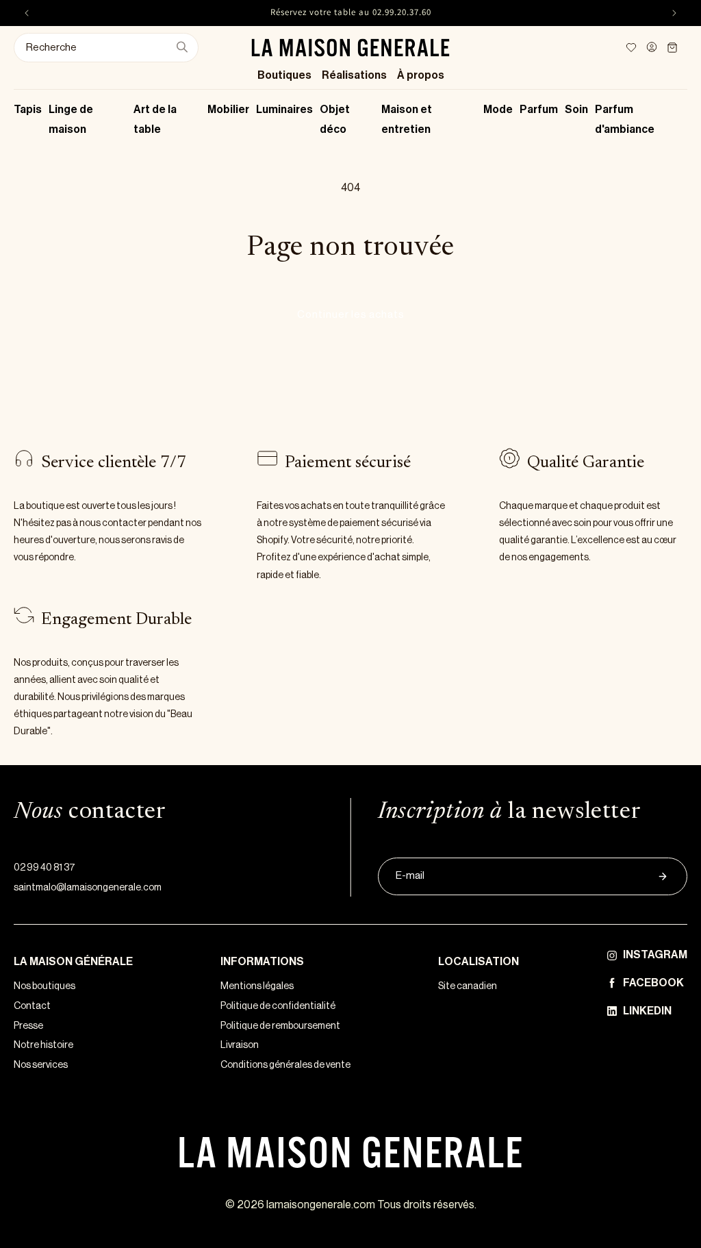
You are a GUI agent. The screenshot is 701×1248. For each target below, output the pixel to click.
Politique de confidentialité (277, 1006)
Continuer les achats (351, 315)
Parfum (539, 109)
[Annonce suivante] (674, 13)
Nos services (41, 1065)
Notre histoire (43, 1045)
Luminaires (284, 109)
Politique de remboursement (280, 1026)
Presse (28, 1026)
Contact (32, 1006)
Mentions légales (257, 986)
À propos (420, 75)
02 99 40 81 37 (44, 868)
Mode (498, 109)
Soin (576, 109)
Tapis (28, 109)
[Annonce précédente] (27, 13)
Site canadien (467, 986)
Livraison (239, 1045)
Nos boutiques (44, 986)
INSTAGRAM (655, 954)
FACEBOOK (653, 982)
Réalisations (354, 75)
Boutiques (284, 75)
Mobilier (228, 109)
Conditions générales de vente (285, 1065)
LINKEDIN (647, 1011)
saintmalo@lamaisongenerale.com (88, 888)
